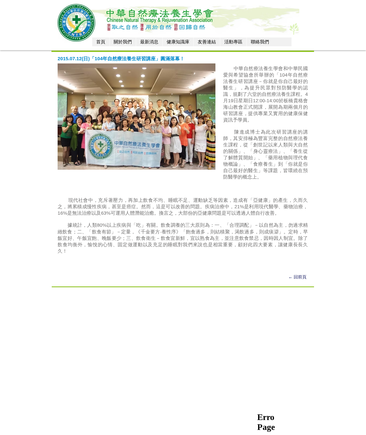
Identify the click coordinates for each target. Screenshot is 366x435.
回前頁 (301, 277)
